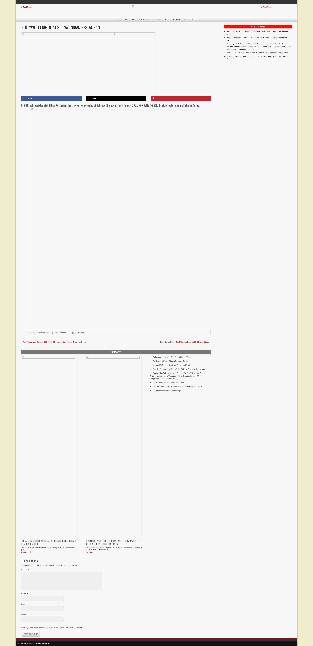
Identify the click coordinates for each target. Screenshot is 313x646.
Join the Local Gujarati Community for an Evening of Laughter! (177, 387)
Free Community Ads (178, 19)
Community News (129, 19)
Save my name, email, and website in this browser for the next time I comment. (51, 628)
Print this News (78, 333)
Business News (143, 19)
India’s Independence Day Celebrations (168, 383)
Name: (23, 594)
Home (118, 19)
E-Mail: (24, 604)
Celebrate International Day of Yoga (167, 391)
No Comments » (61, 333)
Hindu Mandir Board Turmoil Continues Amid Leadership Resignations (261, 53)
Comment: (25, 570)
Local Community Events (160, 19)
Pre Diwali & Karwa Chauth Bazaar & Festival (171, 361)
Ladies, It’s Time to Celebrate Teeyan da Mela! (171, 365)
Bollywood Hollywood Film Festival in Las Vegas (172, 357)
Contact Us (192, 19)
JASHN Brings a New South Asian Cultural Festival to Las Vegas (179, 369)
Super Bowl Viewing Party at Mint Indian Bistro (189, 342)
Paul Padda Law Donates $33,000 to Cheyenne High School (47, 342)
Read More (25, 552)
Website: (24, 615)
